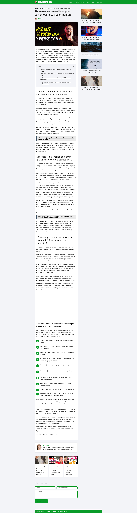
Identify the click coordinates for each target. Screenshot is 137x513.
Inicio (70, 2)
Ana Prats (40, 18)
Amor (82, 2)
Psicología (76, 2)
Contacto (60, 511)
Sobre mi (65, 511)
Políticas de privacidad (52, 511)
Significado (99, 2)
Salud (92, 2)
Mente (87, 2)
